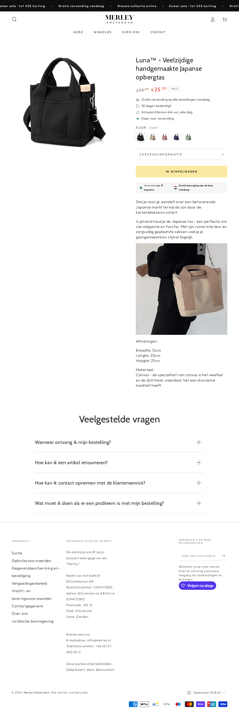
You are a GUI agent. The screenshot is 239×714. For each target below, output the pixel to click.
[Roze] (164, 137)
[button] (14, 19)
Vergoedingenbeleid (29, 583)
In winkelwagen (182, 171)
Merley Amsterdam (36, 692)
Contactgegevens (27, 606)
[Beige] (153, 137)
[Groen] (188, 137)
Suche (17, 553)
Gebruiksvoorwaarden (31, 560)
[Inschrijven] (224, 555)
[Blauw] (176, 137)
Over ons (20, 613)
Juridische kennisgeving (33, 621)
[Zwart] (141, 137)
